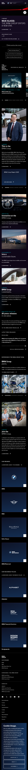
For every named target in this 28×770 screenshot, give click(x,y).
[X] (6, 697)
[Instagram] (10, 697)
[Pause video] (24, 12)
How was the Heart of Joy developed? (14, 53)
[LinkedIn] (19, 697)
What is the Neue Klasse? (14, 50)
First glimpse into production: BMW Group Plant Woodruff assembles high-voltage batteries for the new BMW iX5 (14, 340)
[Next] (25, 100)
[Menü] (25, 3)
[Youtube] (15, 697)
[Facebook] (2, 697)
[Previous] (2, 100)
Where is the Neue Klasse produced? (14, 57)
